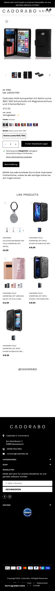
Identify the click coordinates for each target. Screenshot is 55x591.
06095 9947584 (14, 449)
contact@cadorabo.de (17, 453)
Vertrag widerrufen (15, 585)
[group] (17, 212)
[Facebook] (5, 497)
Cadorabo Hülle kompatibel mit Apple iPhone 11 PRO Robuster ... (39, 296)
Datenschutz (42, 583)
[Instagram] (10, 497)
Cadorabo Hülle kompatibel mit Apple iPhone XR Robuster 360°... (40, 240)
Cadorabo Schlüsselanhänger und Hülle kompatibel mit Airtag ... (13, 242)
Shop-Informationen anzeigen (19, 157)
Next (23, 230)
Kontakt (36, 585)
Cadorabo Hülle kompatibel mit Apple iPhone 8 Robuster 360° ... (13, 348)
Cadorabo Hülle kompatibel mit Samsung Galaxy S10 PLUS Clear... (13, 296)
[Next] (49, 43)
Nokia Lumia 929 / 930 (14, 135)
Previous (5, 230)
